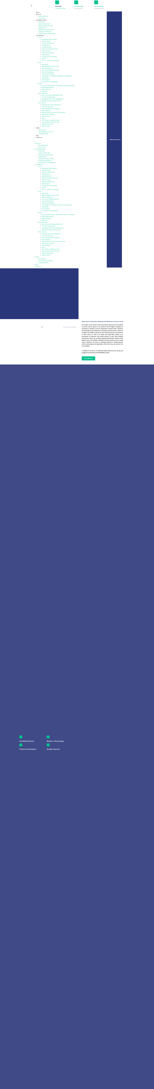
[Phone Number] (76, 2)
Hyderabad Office (43, 134)
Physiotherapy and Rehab (45, 132)
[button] (69, 139)
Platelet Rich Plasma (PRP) (46, 30)
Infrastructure (42, 130)
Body (39, 62)
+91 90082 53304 (60, 8)
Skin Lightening (46, 111)
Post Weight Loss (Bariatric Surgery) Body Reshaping (56, 76)
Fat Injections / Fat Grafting (49, 57)
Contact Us (39, 138)
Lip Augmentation (47, 47)
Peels (43, 118)
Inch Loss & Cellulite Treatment (50, 70)
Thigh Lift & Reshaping (48, 74)
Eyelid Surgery (46, 55)
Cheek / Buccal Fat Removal (50, 49)
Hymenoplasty (46, 80)
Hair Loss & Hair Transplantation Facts (52, 95)
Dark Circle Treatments (48, 53)
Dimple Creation (46, 41)
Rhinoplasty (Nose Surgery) (49, 39)
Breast (40, 84)
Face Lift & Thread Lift (48, 43)
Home (37, 12)
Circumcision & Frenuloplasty (50, 82)
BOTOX (44, 59)
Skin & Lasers (42, 103)
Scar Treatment (46, 116)
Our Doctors (41, 18)
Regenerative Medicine (44, 32)
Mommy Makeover (47, 68)
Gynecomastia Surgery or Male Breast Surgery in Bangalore (58, 86)
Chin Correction (46, 51)
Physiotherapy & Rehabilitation (46, 34)
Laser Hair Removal (47, 107)
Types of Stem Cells (44, 24)
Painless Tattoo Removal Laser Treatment (53, 113)
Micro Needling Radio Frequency (51, 109)
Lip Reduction (45, 45)
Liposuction (45, 64)
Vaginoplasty (45, 78)
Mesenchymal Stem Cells (45, 26)
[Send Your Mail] (96, 2)
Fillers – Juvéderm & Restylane (50, 61)
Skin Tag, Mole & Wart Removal (50, 122)
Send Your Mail (98, 6)
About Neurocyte (43, 16)
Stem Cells (41, 22)
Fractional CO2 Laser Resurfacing (51, 105)
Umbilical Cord (42, 28)
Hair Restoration (43, 93)
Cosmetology (40, 35)
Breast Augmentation (47, 87)
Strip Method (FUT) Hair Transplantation (53, 99)
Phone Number (78, 6)
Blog (37, 136)
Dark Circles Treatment (48, 114)
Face (39, 37)
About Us (38, 14)
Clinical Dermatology (47, 124)
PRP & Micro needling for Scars (51, 120)
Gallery (38, 128)
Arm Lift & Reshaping (47, 72)
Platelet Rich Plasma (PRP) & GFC (51, 101)
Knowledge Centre (41, 20)
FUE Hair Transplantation (48, 97)
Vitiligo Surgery (46, 126)
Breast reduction (46, 89)
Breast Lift (44, 91)
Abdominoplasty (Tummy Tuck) (50, 66)
